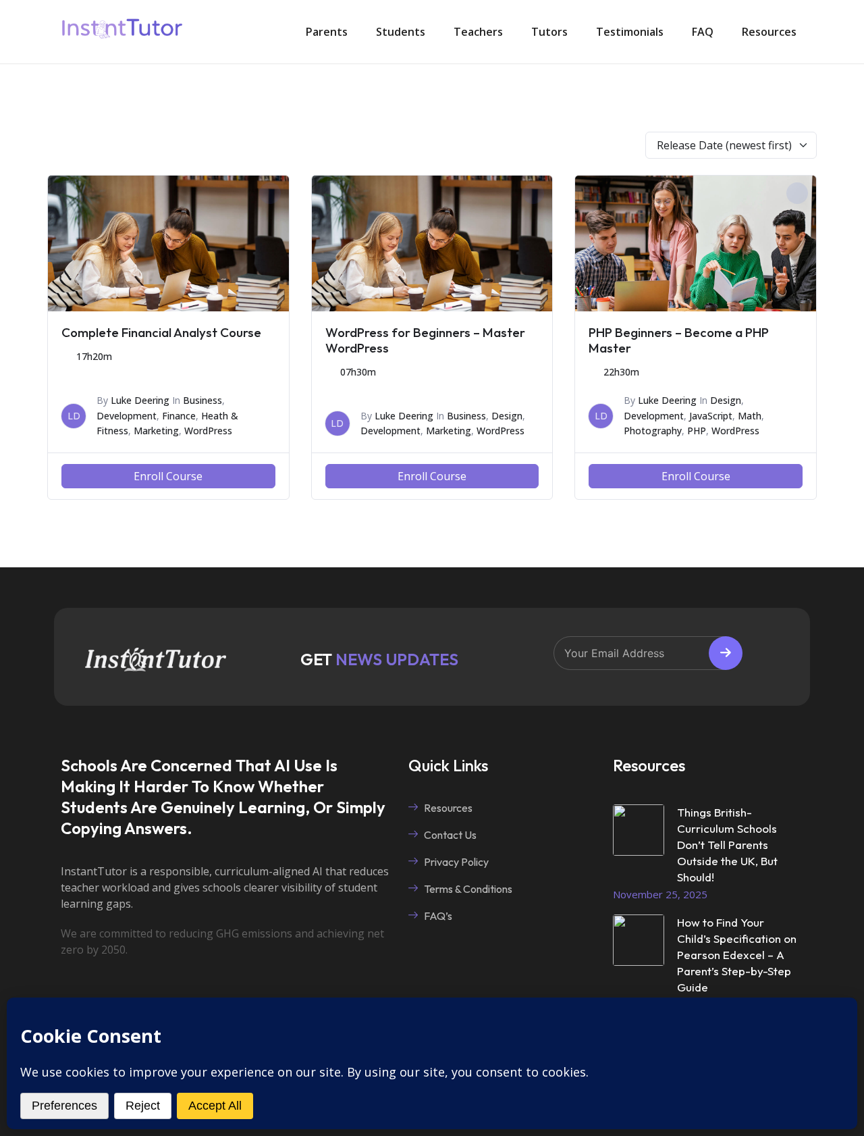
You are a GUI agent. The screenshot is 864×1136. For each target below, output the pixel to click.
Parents (327, 31)
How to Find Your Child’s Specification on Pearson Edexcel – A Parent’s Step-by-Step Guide (736, 954)
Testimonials (630, 31)
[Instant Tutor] (122, 31)
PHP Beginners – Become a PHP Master (679, 340)
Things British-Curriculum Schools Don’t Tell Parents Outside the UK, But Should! (727, 844)
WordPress (208, 430)
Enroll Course (168, 476)
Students (400, 31)
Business (202, 400)
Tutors (549, 31)
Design (506, 415)
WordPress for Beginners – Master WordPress (425, 340)
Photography (653, 430)
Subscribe (725, 653)
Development (127, 415)
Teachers (478, 31)
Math (749, 415)
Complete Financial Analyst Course (161, 332)
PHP (696, 430)
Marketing (156, 430)
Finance (179, 415)
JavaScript (710, 415)
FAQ (702, 31)
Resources (769, 31)
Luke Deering (140, 400)
